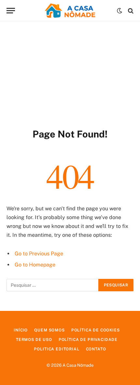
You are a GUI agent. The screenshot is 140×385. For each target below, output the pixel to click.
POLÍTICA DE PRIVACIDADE (88, 339)
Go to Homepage (35, 265)
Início (21, 330)
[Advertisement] (70, 73)
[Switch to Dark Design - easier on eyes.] (119, 11)
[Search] (130, 10)
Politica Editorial (56, 349)
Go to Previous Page (39, 253)
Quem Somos (49, 330)
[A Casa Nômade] (70, 10)
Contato (96, 349)
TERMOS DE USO (34, 339)
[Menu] (11, 10)
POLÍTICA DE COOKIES (95, 330)
